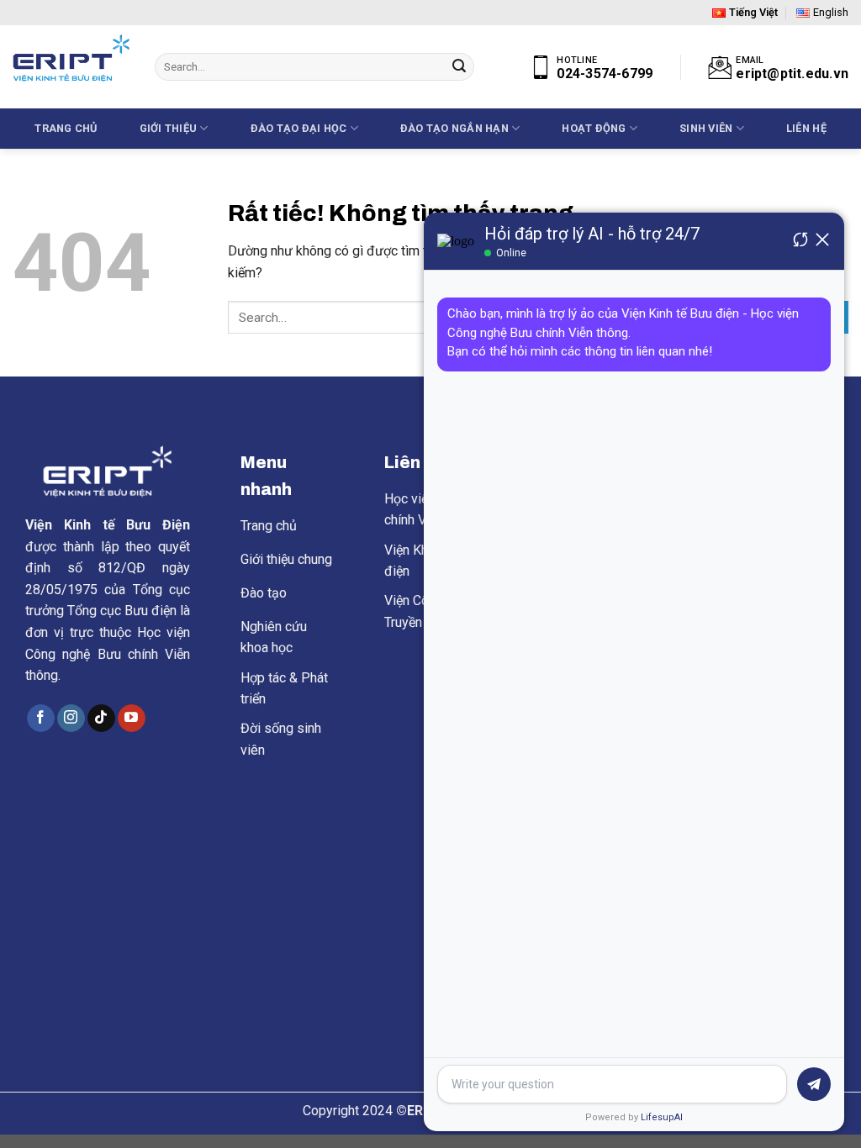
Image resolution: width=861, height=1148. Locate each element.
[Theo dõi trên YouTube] (131, 718)
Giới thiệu (169, 128)
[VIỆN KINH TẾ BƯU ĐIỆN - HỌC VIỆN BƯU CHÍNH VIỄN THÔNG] (71, 58)
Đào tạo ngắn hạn (454, 128)
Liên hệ (806, 128)
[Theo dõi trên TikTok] (101, 718)
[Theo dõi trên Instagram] (71, 718)
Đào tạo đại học (299, 128)
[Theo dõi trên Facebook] (41, 718)
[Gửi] (459, 67)
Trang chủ (65, 128)
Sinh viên (705, 128)
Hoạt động (594, 128)
